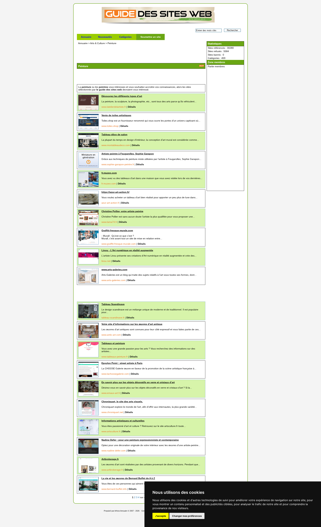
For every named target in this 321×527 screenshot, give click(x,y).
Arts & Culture (97, 43)
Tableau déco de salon (114, 134)
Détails (132, 106)
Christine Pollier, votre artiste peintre (122, 211)
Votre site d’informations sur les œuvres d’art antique (131, 324)
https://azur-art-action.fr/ (115, 192)
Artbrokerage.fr (110, 459)
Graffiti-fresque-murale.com (117, 230)
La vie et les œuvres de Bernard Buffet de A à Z (128, 478)
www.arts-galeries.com (114, 269)
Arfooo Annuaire (121, 511)
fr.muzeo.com (109, 173)
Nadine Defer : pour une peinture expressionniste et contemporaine (140, 440)
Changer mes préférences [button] (187, 515)
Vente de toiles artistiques (116, 115)
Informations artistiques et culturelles (122, 420)
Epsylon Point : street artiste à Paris (121, 363)
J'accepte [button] (160, 515)
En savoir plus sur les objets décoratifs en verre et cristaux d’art (138, 382)
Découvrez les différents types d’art (121, 96)
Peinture (112, 43)
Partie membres (216, 66)
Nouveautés (105, 37)
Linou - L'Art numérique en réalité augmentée (127, 250)
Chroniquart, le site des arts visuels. (122, 401)
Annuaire (86, 37)
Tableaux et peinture (113, 343)
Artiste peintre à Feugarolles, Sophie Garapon (127, 153)
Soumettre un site (150, 37)
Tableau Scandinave (113, 304)
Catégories (125, 37)
